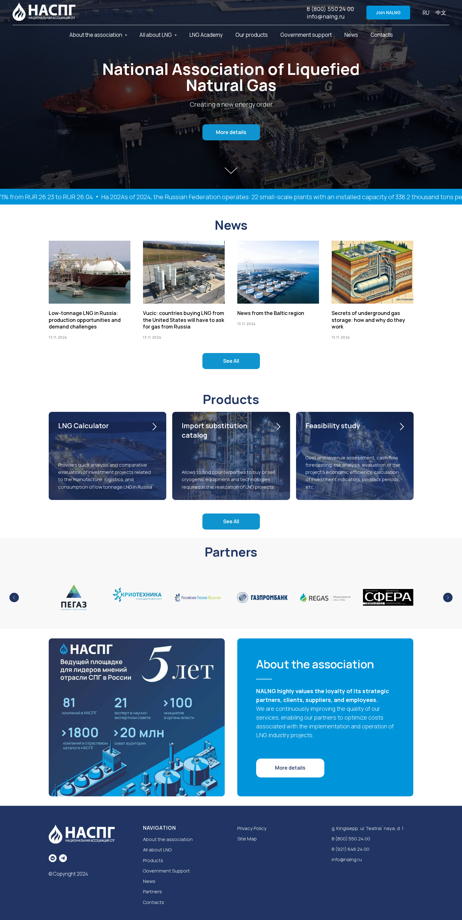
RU (426, 12)
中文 (441, 12)
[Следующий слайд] (448, 597)
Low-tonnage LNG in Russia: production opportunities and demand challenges (85, 320)
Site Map (247, 838)
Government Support (166, 870)
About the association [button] (96, 34)
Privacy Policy (252, 828)
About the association (168, 839)
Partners (152, 891)
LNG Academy (206, 34)
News (351, 34)
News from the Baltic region (270, 313)
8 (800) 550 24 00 (330, 9)
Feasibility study (332, 425)
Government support (306, 34)
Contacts (382, 34)
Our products (251, 34)
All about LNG (157, 849)
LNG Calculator (83, 425)
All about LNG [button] (156, 34)
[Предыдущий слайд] (14, 597)
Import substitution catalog (214, 430)
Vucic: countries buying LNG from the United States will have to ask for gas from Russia (183, 320)
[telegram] (63, 858)
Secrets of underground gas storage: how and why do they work (368, 320)
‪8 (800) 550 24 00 (351, 838)
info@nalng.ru (325, 16)
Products (153, 860)
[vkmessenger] (53, 858)
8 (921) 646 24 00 (350, 849)
